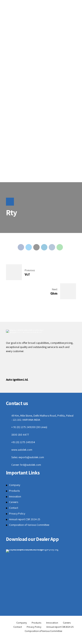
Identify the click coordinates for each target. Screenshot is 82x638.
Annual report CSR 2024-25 (24, 519)
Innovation (15, 496)
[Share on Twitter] (28, 247)
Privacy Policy (17, 513)
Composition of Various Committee (29, 525)
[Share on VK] (52, 247)
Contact (13, 508)
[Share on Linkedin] (44, 247)
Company (14, 485)
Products (14, 490)
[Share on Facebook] (21, 247)
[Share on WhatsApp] (60, 247)
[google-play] (41, 551)
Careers (13, 502)
